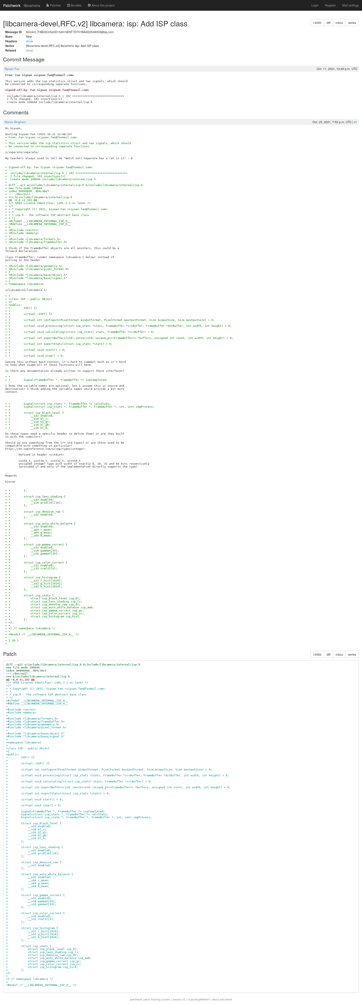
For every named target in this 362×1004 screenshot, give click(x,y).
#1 (355, 122)
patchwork (136, 999)
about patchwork (222, 999)
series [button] (352, 23)
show (29, 41)
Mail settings (350, 5)
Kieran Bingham (15, 122)
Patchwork (12, 5)
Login (315, 5)
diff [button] (328, 23)
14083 (317, 23)
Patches (55, 5)
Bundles (75, 5)
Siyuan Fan (12, 69)
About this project (103, 5)
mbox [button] (339, 23)
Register (330, 5)
